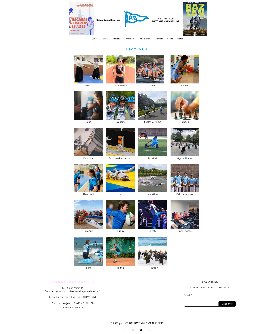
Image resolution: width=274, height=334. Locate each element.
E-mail (187, 295)
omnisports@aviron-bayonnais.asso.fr (78, 291)
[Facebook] (125, 330)
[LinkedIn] (149, 330)
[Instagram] (133, 330)
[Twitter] (141, 330)
